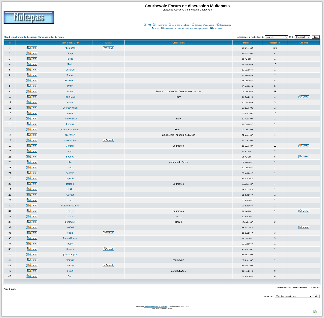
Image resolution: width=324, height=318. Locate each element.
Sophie (70, 75)
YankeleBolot (70, 118)
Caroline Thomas (70, 129)
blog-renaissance (70, 205)
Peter (70, 86)
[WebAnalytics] (316, 313)
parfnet (70, 227)
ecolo (70, 233)
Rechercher (161, 25)
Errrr (70, 276)
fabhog (70, 265)
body (70, 243)
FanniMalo (70, 97)
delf (70, 151)
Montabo (70, 146)
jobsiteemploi (70, 254)
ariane (70, 102)
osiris (70, 113)
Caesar (70, 195)
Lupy (70, 200)
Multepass (70, 48)
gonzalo (70, 173)
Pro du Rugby (70, 238)
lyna (70, 167)
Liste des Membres (180, 25)
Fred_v (70, 211)
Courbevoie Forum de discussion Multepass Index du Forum (34, 37)
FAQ (149, 25)
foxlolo (70, 91)
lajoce (70, 59)
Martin (70, 64)
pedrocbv (70, 222)
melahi (70, 271)
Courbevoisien (70, 107)
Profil (157, 28)
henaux (70, 124)
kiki (70, 189)
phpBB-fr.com (167, 309)
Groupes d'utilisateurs (204, 25)
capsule (70, 178)
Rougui (70, 249)
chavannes (70, 140)
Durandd (70, 69)
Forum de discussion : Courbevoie (155, 307)
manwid (70, 260)
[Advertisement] (188, 16)
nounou (70, 156)
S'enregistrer (225, 25)
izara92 (70, 184)
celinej (70, 162)
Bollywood (70, 80)
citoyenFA (70, 135)
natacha (70, 216)
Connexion (218, 28)
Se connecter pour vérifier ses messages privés (186, 28)
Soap (70, 53)
